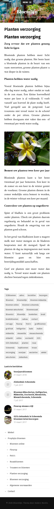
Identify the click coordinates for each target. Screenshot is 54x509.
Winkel (11, 432)
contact (34, 319)
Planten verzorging (19, 473)
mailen (39, 329)
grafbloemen (40, 324)
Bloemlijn (27, 11)
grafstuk (9, 329)
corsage (9, 324)
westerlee (33, 352)
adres (21, 295)
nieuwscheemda (36, 333)
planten (25, 343)
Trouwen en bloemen (20, 467)
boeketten (33, 314)
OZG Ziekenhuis (12, 343)
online (19, 338)
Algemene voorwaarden (21, 485)
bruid (43, 314)
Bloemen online (17, 444)
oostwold (29, 338)
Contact (11, 491)
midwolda (10, 333)
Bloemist (10, 314)
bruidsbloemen (12, 319)
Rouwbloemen (16, 462)
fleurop (19, 324)
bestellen (32, 295)
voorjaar (22, 352)
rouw (34, 343)
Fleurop (13, 450)
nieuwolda (21, 333)
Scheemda (10, 348)
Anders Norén (41, 503)
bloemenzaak (32, 310)
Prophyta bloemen (16, 438)
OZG (38, 338)
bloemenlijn (22, 300)
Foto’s (12, 455)
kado (31, 329)
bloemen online (12, 305)
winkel (43, 352)
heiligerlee (21, 329)
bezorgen (43, 295)
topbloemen (23, 348)
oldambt (9, 338)
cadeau (25, 319)
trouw (34, 348)
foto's (28, 324)
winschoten (10, 357)
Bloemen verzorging (19, 479)
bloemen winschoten (14, 310)
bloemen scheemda (30, 305)
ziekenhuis (23, 357)
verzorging (10, 352)
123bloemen (11, 295)
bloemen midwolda (38, 300)
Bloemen (9, 300)
